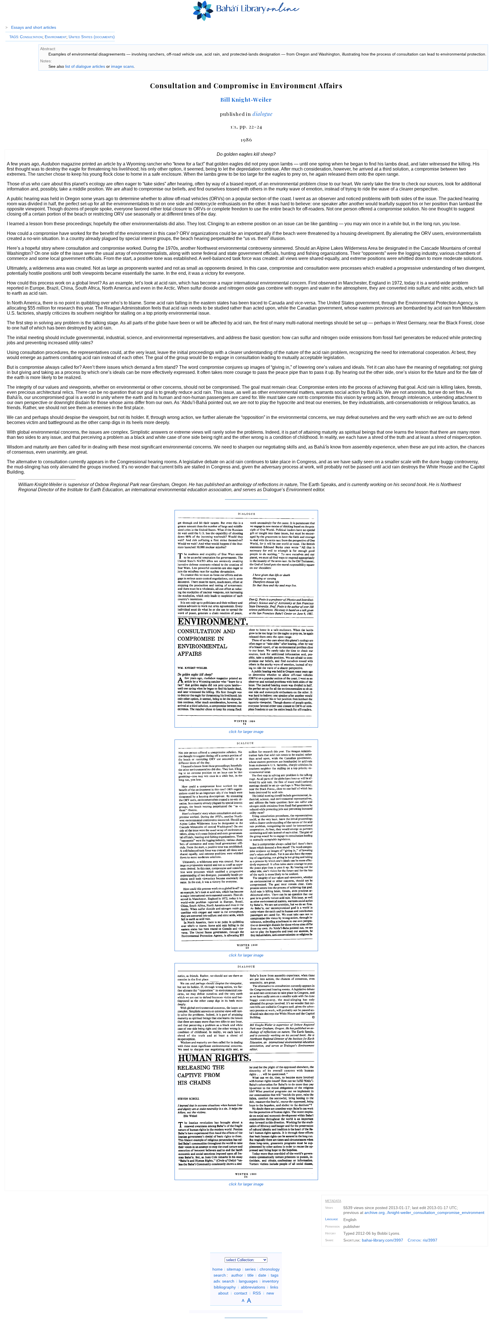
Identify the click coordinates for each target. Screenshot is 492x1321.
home (217, 1269)
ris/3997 (430, 1240)
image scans (122, 66)
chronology (270, 1269)
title (250, 1275)
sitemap (234, 1269)
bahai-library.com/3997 (382, 1240)
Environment (55, 36)
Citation (414, 1240)
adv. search (224, 1281)
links (274, 1287)
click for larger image (246, 732)
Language (331, 1219)
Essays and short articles (33, 27)
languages (248, 1281)
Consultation (31, 36)
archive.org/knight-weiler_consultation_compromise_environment (424, 1212)
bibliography (225, 1287)
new (270, 1293)
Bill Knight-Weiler (246, 99)
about (223, 1293)
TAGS (13, 37)
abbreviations (253, 1287)
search (220, 1275)
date (262, 1275)
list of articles (85, 66)
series (250, 1269)
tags (274, 1275)
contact (240, 1293)
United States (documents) (92, 36)
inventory (270, 1281)
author (237, 1275)
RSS (257, 1293)
